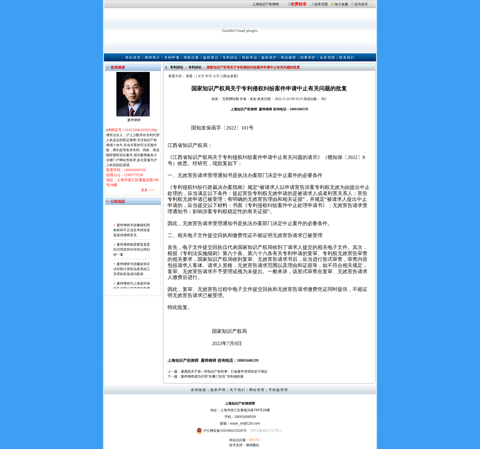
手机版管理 (278, 390)
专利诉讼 (230, 57)
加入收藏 (341, 4)
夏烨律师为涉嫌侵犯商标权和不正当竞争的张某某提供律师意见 (131, 227)
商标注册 (191, 57)
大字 (201, 76)
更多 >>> (147, 190)
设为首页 (361, 4)
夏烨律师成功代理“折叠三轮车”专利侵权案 (212, 376)
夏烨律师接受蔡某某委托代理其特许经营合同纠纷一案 (131, 247)
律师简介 (152, 57)
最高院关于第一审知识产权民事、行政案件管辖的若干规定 (224, 371)
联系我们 (347, 57)
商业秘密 (288, 57)
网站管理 (257, 390)
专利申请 (172, 57)
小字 (216, 76)
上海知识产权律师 (265, 4)
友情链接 (198, 390)
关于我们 (237, 390)
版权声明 (218, 390)
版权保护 (269, 57)
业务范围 (321, 4)
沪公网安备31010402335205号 (225, 431)
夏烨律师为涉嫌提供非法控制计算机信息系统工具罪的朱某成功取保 (131, 266)
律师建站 (252, 445)
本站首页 (133, 57)
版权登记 (211, 57)
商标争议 (250, 57)
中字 (208, 76)
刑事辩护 (308, 57)
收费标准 (298, 4)
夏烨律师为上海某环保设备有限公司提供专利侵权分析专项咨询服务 (131, 286)
